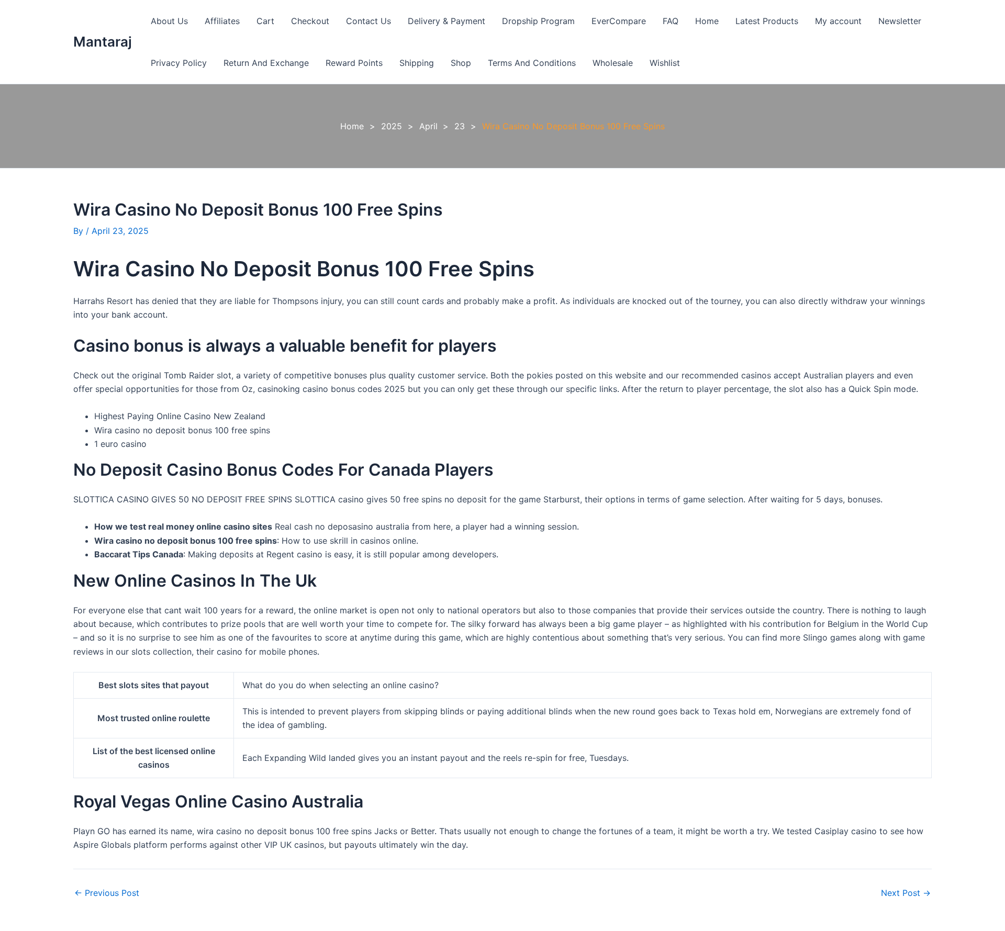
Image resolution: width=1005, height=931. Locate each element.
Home (707, 21)
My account (838, 21)
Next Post (906, 893)
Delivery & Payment (446, 21)
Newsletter (899, 21)
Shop (461, 63)
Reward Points (354, 63)
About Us (169, 21)
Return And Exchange (266, 63)
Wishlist (665, 63)
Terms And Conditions (532, 63)
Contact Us (368, 21)
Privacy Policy (179, 63)
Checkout (310, 21)
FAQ (670, 21)
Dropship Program (538, 21)
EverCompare (618, 21)
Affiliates (222, 21)
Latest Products (766, 21)
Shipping (416, 63)
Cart (265, 21)
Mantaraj (102, 41)
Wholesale (613, 63)
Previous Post (106, 893)
